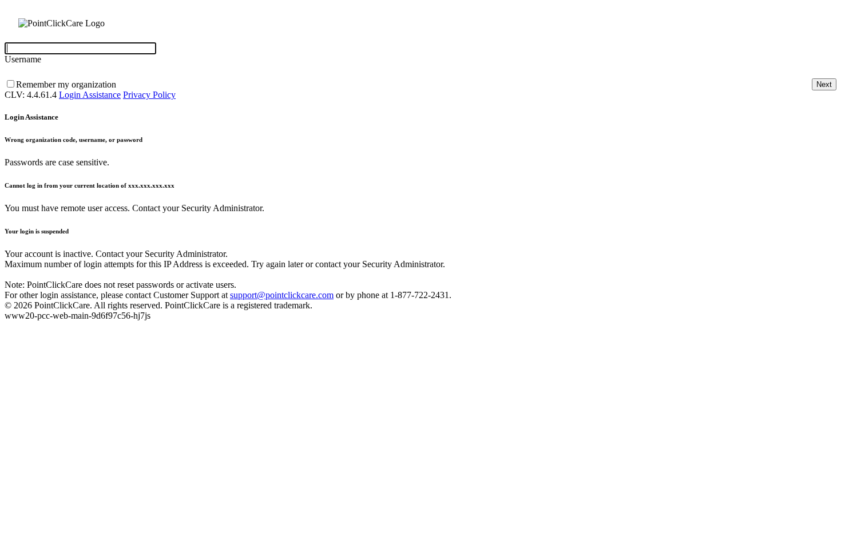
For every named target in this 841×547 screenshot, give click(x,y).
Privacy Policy (149, 95)
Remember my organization (66, 84)
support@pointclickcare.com (282, 295)
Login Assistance (90, 95)
